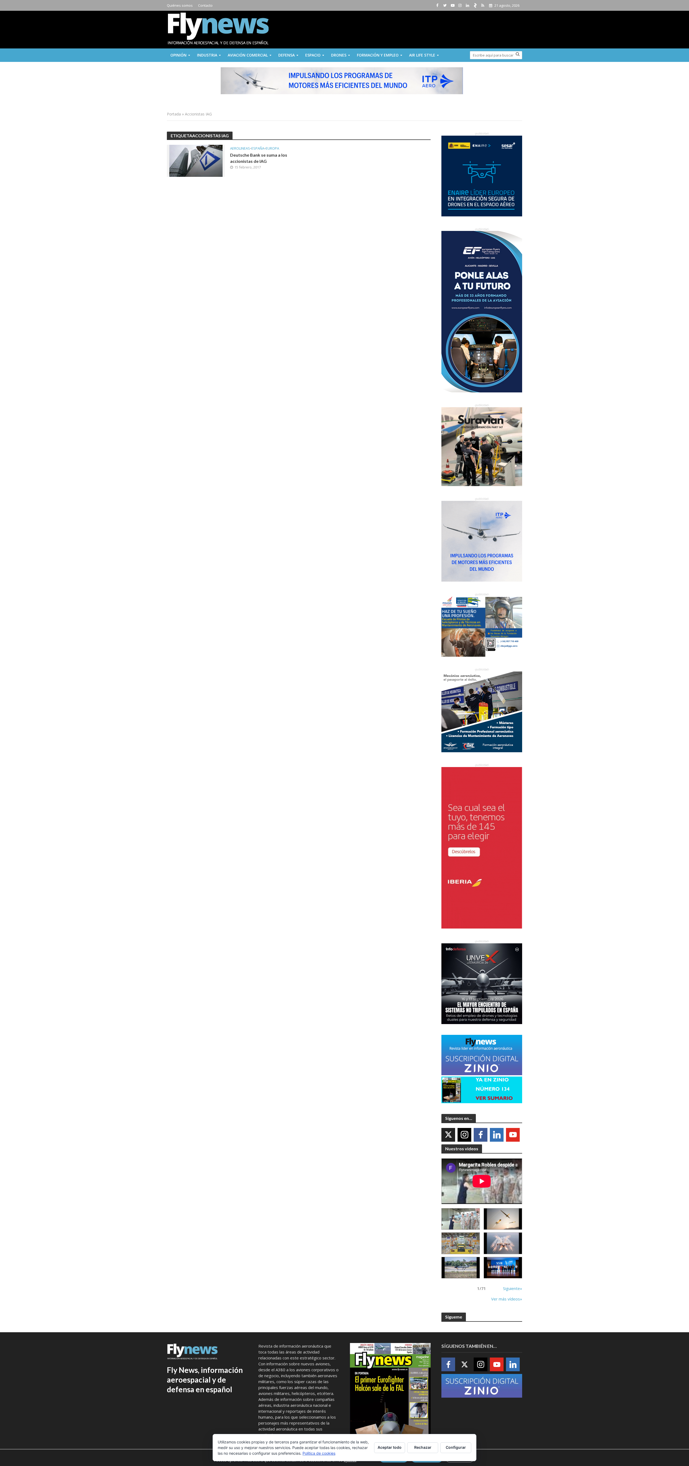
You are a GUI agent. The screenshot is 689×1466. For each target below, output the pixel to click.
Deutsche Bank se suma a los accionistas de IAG (258, 158)
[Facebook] (480, 1135)
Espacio (313, 55)
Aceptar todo (390, 1447)
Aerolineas (240, 148)
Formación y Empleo (378, 55)
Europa (272, 148)
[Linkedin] (497, 1135)
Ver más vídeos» (506, 1299)
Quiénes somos (180, 5)
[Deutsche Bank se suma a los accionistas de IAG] (196, 160)
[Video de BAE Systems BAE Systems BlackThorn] (503, 1219)
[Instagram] (464, 1135)
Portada (174, 114)
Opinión (178, 55)
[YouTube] (513, 1135)
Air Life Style (422, 55)
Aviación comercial (248, 55)
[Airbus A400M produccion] (460, 1243)
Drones (338, 55)
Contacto (205, 5)
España (257, 148)
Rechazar (422, 1447)
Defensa (286, 55)
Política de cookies (319, 1453)
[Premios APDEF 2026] (503, 1268)
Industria (207, 55)
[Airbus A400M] (503, 1243)
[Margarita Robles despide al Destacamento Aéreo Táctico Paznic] (460, 1219)
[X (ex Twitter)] (448, 1135)
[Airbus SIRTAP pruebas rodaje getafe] (460, 1268)
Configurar (456, 1447)
